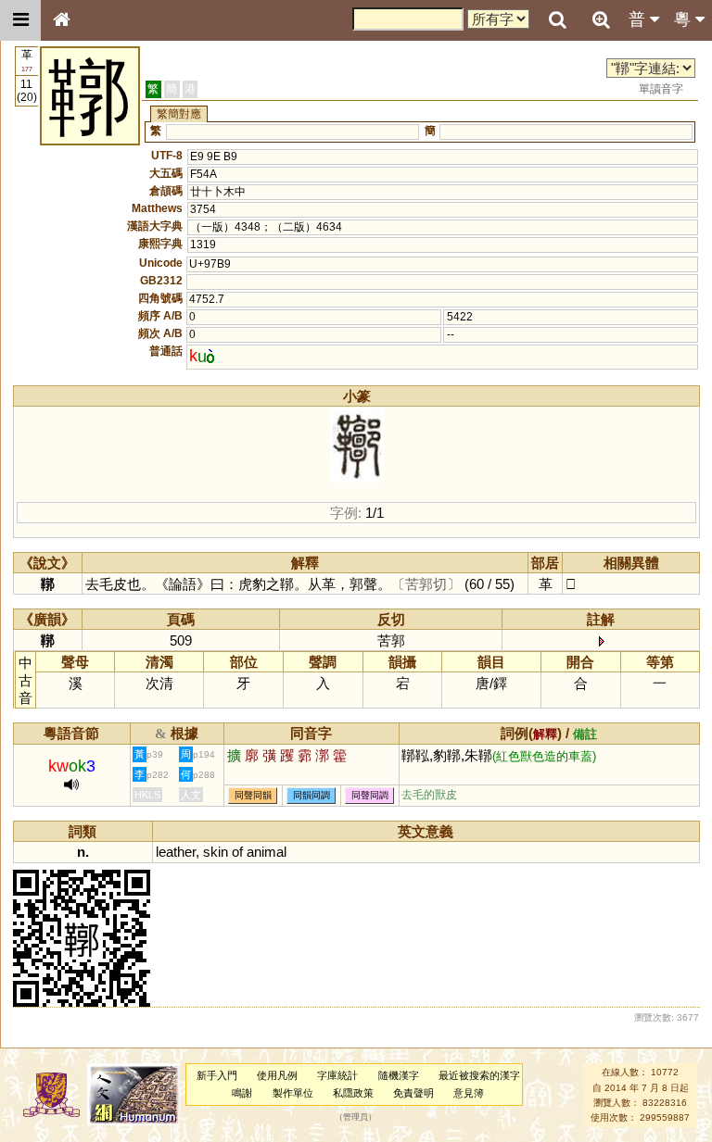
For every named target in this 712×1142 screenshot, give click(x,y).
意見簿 (468, 1092)
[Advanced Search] (600, 19)
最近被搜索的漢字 (479, 1075)
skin (215, 852)
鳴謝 (242, 1092)
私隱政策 (353, 1092)
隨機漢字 (398, 1075)
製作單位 (293, 1092)
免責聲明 (413, 1092)
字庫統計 (337, 1075)
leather (176, 852)
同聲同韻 (253, 795)
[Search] (557, 20)
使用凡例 (277, 1075)
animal (266, 852)
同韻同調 (311, 795)
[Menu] (20, 20)
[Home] (61, 20)
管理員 (355, 1118)
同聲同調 (369, 795)
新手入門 (217, 1075)
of (237, 852)
